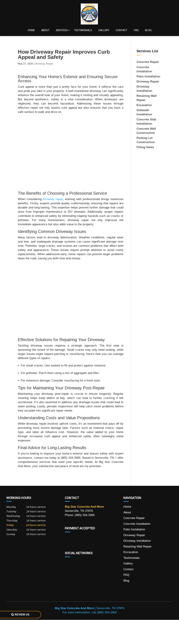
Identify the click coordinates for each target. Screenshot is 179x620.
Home (31, 30)
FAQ (136, 30)
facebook (67, 563)
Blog (148, 30)
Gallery (103, 30)
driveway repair (53, 199)
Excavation (130, 552)
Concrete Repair (134, 518)
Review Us (22, 614)
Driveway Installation (137, 540)
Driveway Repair (44, 63)
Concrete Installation (136, 523)
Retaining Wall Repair (137, 546)
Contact (121, 30)
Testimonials (83, 30)
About (45, 30)
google (74, 563)
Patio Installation (134, 529)
